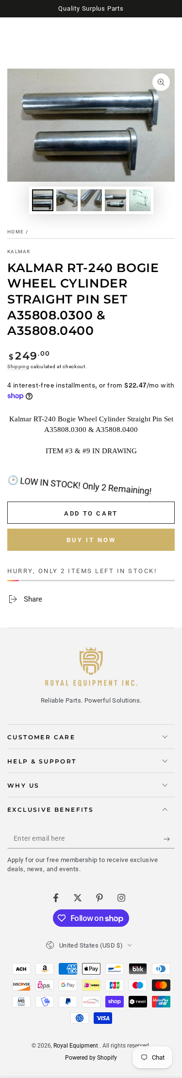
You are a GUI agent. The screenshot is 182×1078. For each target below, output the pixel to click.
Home (15, 231)
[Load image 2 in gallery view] (67, 200)
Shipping (18, 366)
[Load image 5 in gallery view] (139, 200)
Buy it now (91, 540)
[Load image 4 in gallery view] (115, 200)
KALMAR (19, 251)
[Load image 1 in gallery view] (42, 200)
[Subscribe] (169, 838)
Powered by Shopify (91, 1057)
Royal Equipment (76, 1045)
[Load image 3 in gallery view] (91, 200)
